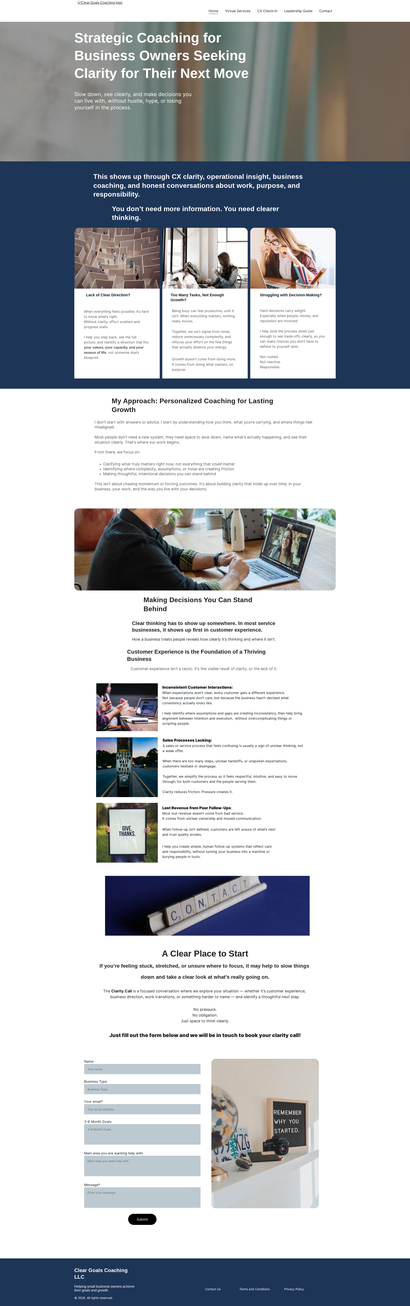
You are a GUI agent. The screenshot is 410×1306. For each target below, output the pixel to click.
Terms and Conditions (254, 1289)
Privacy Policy (294, 1289)
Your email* (93, 1101)
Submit (142, 1219)
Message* (92, 1185)
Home (213, 11)
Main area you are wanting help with (113, 1153)
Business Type (95, 1081)
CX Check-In (267, 11)
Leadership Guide (298, 11)
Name (89, 1061)
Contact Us (213, 1289)
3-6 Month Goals (97, 1121)
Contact (325, 11)
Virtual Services (237, 11)
